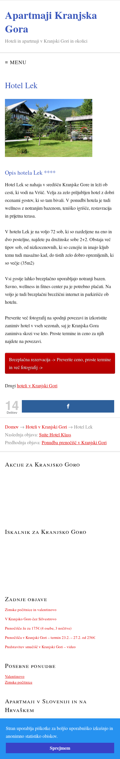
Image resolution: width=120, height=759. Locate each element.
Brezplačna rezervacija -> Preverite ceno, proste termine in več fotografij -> (60, 363)
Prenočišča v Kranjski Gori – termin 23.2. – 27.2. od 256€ (50, 637)
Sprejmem (60, 747)
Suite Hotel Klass (55, 434)
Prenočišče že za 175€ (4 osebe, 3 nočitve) (38, 628)
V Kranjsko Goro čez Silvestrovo (31, 618)
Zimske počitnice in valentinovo (31, 609)
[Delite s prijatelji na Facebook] (68, 406)
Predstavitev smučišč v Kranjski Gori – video (40, 646)
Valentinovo (14, 676)
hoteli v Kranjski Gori (37, 385)
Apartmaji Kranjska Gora (51, 21)
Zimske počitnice (18, 682)
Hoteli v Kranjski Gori (46, 427)
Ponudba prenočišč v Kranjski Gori (74, 442)
